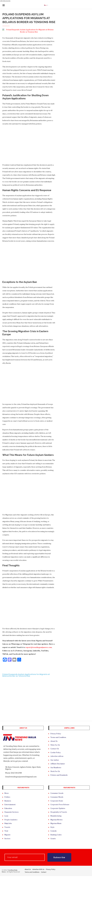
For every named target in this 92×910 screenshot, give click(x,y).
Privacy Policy (50, 869)
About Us (28, 869)
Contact (43, 872)
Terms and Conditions (32, 872)
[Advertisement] (28, 144)
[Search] (88, 5)
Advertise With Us (38, 869)
